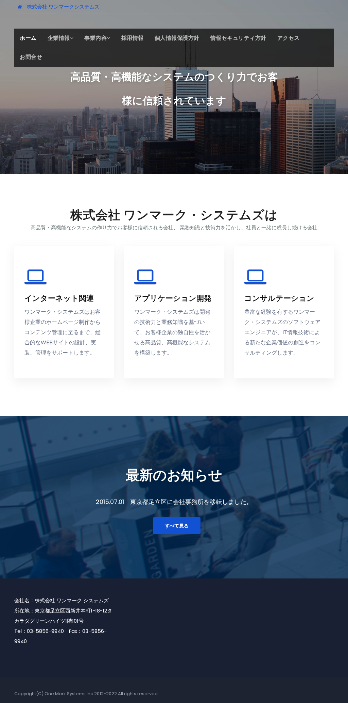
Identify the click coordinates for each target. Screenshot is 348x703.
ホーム (28, 38)
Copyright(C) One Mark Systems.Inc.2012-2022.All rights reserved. (86, 693)
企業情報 (59, 38)
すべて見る (177, 525)
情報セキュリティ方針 (238, 38)
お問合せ (31, 57)
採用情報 (132, 38)
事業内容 (95, 38)
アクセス (288, 38)
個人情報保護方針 (177, 38)
